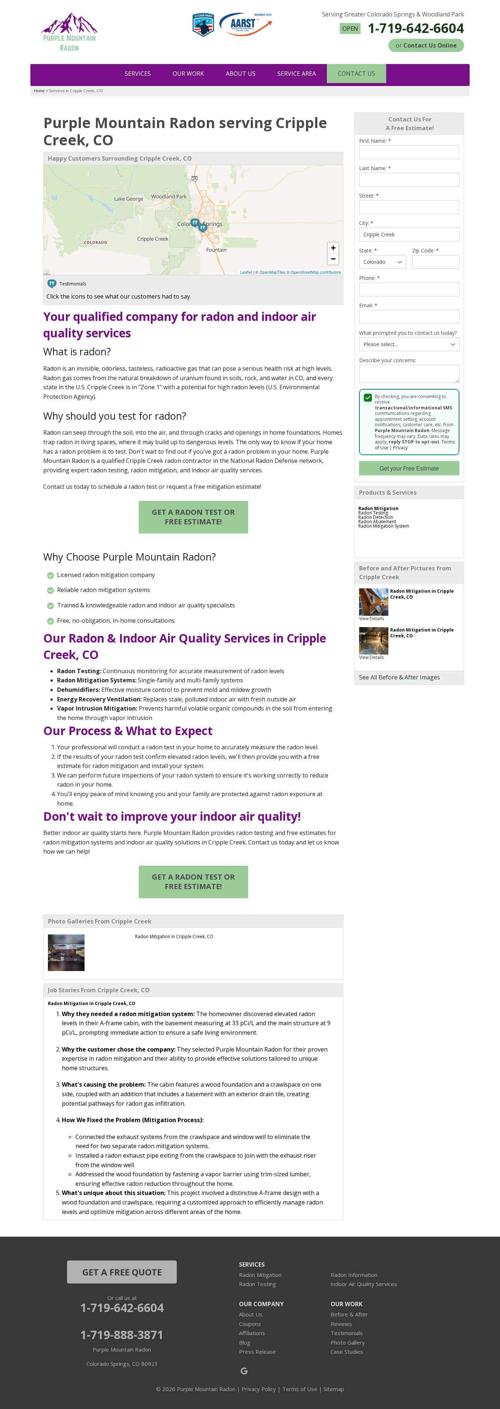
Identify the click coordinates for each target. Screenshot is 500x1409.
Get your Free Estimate (409, 468)
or (426, 45)
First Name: (375, 141)
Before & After (349, 1314)
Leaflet (246, 272)
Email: (368, 305)
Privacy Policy (259, 1389)
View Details (371, 618)
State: (368, 250)
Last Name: (375, 168)
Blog (244, 1342)
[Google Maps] (244, 1371)
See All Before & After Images (399, 677)
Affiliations (252, 1333)
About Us (250, 1314)
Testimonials (347, 1333)
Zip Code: (425, 250)
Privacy (400, 448)
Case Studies (347, 1351)
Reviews (341, 1323)
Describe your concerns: (387, 360)
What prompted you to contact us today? (408, 333)
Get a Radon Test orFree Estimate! (193, 516)
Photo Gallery (348, 1342)
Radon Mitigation (260, 1274)
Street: (369, 195)
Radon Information (354, 1274)
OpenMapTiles (273, 272)
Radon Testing (257, 1284)
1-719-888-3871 (122, 1335)
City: (366, 223)
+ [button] (333, 247)
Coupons (250, 1323)
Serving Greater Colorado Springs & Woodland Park (393, 14)
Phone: (369, 278)
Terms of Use (299, 1389)
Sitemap (334, 1389)
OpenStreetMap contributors (316, 272)
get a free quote (122, 1272)
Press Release (257, 1351)
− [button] (333, 258)
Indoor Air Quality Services (364, 1284)
